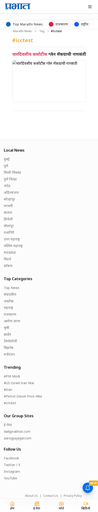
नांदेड (7, 186)
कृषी (6, 327)
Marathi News (22, 31)
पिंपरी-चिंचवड (12, 172)
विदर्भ (7, 259)
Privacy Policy (73, 496)
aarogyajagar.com (17, 438)
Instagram (12, 471)
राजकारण (10, 314)
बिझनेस (8, 347)
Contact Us (50, 496)
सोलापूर (9, 226)
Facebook (11, 458)
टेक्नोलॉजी (10, 341)
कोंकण (8, 265)
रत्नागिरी (9, 232)
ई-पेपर (8, 425)
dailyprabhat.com (17, 431)
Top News (12, 287)
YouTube (10, 478)
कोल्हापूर (9, 199)
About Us (31, 496)
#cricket (10, 403)
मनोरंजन (9, 354)
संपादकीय (10, 294)
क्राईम (7, 334)
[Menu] (90, 6)
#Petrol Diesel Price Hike (23, 396)
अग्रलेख (8, 301)
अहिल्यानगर (11, 192)
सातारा (8, 212)
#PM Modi (12, 376)
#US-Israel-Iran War (19, 383)
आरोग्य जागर (12, 321)
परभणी (8, 206)
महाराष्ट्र (8, 307)
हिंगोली (8, 219)
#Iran (8, 389)
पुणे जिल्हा (10, 179)
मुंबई (7, 159)
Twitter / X (12, 464)
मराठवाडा (10, 252)
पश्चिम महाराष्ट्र (13, 246)
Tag (41, 31)
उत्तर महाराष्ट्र (12, 239)
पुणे (6, 166)
